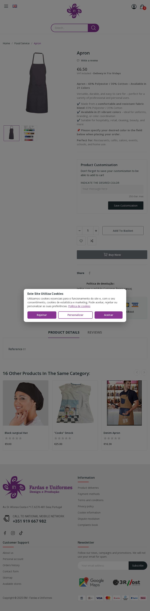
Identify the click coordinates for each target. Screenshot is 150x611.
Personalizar (75, 315)
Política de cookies (79, 306)
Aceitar (108, 315)
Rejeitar (42, 315)
